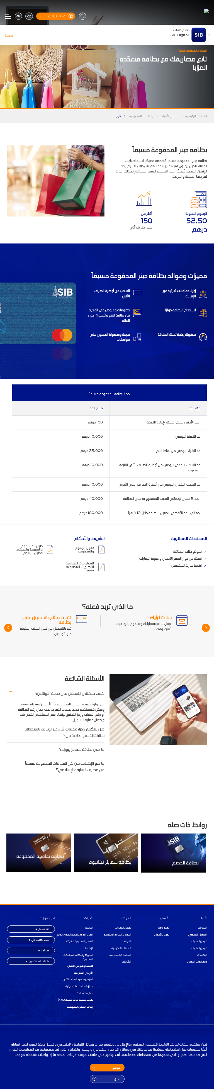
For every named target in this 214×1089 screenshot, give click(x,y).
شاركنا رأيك (161, 617)
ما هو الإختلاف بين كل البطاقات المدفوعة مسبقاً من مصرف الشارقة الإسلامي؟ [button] (64, 766)
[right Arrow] (8, 628)
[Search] (82, 16)
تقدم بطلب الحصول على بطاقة (47, 619)
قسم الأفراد (169, 116)
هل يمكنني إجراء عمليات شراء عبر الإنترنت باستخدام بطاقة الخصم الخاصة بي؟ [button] (64, 732)
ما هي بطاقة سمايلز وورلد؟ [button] (81, 749)
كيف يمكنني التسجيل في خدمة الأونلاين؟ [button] (69, 693)
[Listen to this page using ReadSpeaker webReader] (29, 16)
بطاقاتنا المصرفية (141, 116)
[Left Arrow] (206, 628)
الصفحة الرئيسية (196, 116)
